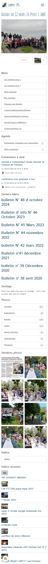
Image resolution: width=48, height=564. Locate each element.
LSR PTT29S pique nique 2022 (17, 489)
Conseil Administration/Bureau (17, 110)
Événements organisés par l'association (23, 143)
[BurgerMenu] (42, 5)
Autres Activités (23, 332)
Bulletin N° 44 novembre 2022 (22, 235)
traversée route (9, 525)
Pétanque (23, 345)
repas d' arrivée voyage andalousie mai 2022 (21, 512)
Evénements (23, 313)
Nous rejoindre (10, 92)
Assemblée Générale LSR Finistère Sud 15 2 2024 (23, 549)
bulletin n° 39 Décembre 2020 (22, 268)
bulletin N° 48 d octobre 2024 (22, 202)
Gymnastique (23, 338)
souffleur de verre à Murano (15, 536)
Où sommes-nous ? (12, 85)
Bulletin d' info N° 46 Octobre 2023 (19, 215)
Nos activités (9, 98)
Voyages (23, 306)
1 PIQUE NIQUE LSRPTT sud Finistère (21, 561)
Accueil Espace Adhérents (15, 122)
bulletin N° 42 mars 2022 (22, 245)
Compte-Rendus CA (12, 128)
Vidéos (7, 459)
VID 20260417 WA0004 (13, 477)
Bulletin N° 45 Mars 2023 (22, 225)
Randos (23, 319)
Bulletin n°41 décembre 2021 (21, 256)
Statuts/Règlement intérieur (16, 116)
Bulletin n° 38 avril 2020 (21, 278)
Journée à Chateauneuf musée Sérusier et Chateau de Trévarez (22, 163)
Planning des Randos (13, 104)
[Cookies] (5, 559)
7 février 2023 (8, 500)
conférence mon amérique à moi (18, 179)
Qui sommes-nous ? (12, 79)
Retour (24, 60)
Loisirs (23, 326)
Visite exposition (23, 149)
